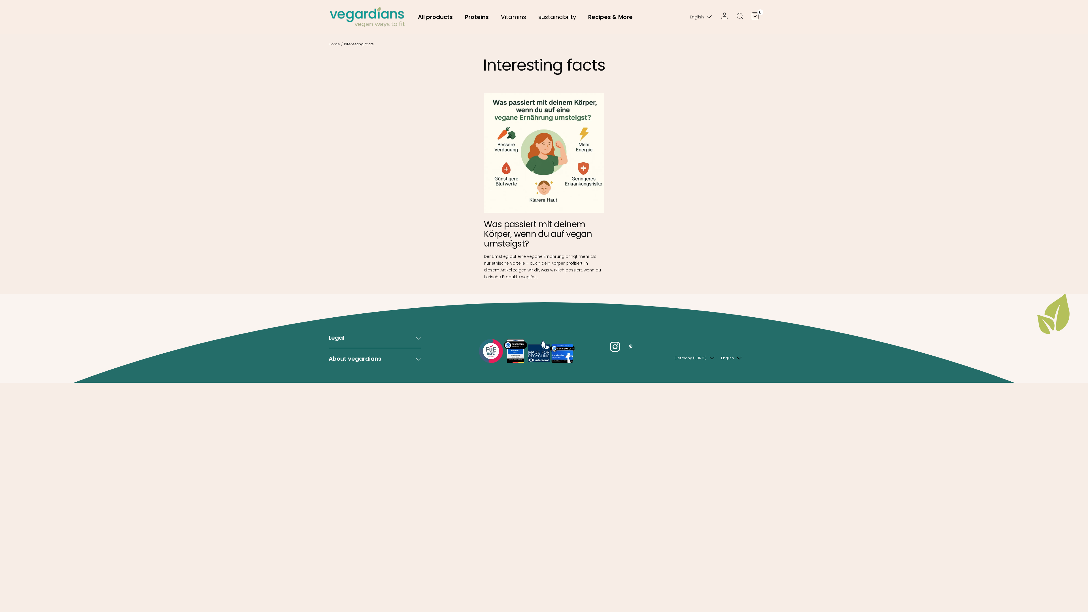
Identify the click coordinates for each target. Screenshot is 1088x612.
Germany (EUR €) (690, 358)
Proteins (477, 17)
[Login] (724, 17)
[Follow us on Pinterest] (630, 346)
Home (334, 44)
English (697, 17)
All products (435, 17)
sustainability (557, 17)
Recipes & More (610, 17)
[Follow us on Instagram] (615, 346)
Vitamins (513, 17)
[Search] (740, 17)
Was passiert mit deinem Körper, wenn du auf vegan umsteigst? (538, 234)
